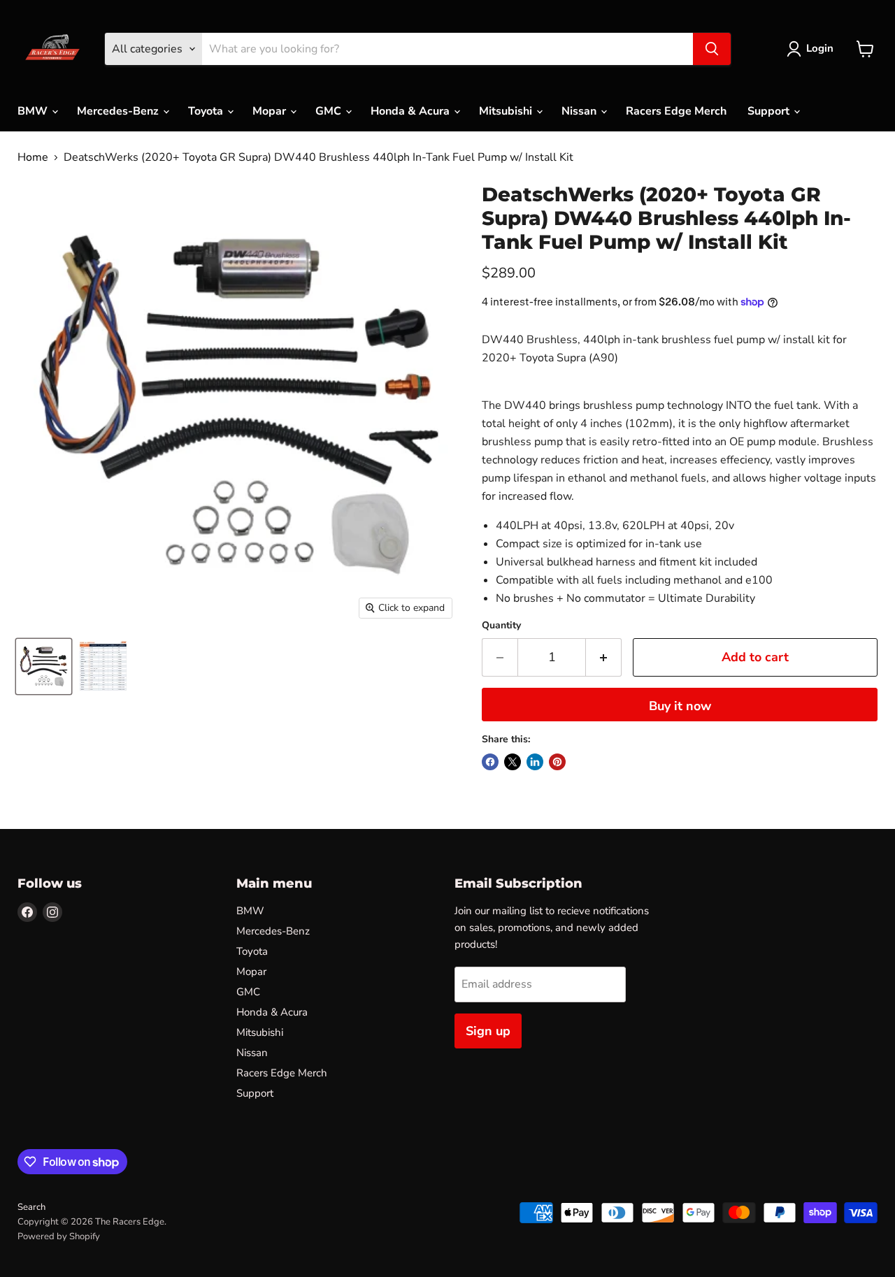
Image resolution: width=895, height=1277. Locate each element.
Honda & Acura (411, 111)
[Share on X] (512, 761)
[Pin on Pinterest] (557, 761)
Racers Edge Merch (676, 111)
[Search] (712, 49)
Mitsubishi (507, 111)
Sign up (488, 1031)
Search (31, 1207)
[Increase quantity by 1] (604, 657)
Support (769, 111)
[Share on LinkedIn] (535, 761)
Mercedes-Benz (119, 111)
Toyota (207, 111)
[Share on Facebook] (490, 761)
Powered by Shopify (58, 1236)
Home (32, 157)
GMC (329, 111)
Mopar (270, 111)
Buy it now (680, 706)
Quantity (501, 625)
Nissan (580, 111)
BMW (33, 111)
